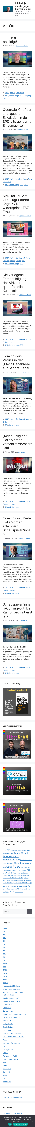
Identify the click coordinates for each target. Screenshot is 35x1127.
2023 (5, 973)
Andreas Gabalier (8, 853)
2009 (5, 928)
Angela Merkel (21, 853)
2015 (4, 947)
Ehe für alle (7, 1021)
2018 (4, 957)
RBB (25, 880)
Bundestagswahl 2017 (11, 998)
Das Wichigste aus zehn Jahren (14, 1014)
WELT (26, 185)
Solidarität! (7, 1072)
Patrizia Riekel (19, 880)
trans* (5, 1075)
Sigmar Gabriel (21, 886)
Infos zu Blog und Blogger (12, 1097)
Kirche (26, 878)
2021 (7, 93)
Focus (4, 873)
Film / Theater (8, 1024)
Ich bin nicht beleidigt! (12, 40)
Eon (25, 870)
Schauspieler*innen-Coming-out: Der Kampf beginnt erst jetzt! (17, 610)
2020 (5, 963)
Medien (19, 179)
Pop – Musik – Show (10, 1059)
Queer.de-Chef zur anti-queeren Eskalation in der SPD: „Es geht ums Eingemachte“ (17, 117)
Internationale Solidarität (12, 1033)
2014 (5, 944)
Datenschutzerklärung (20, 1124)
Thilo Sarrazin (13, 889)
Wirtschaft (7, 1082)
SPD (21, 96)
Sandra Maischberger (9, 886)
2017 (4, 954)
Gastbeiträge (8, 1027)
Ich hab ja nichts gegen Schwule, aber (23, 6)
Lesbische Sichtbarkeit (11, 1043)
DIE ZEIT (18, 870)
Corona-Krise (8, 1011)
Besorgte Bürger (13, 863)
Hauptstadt (7, 1030)
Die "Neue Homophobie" (12, 1017)
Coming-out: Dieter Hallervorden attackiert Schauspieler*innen (17, 526)
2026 (5, 980)
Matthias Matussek (9, 880)
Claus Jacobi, (24, 867)
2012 (4, 938)
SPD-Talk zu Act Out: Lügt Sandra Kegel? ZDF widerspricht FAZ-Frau (16, 204)
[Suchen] (29, 911)
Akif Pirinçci (14, 850)
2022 (4, 850)
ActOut (12, 93)
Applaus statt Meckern (11, 986)
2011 (4, 935)
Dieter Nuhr (12, 870)
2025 (5, 976)
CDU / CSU (13, 866)
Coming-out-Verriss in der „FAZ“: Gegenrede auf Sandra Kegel (16, 362)
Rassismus (20, 93)
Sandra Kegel (14, 96)
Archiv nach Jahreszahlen (12, 989)
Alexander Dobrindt (24, 850)
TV (4, 1078)
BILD (21, 862)
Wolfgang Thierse (19, 892)
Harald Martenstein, (13, 875)
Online (24, 179)
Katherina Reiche (16, 878)
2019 (5, 960)
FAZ (6, 96)
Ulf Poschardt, (22, 889)
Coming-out (20, 258)
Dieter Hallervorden (12, 507)
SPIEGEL (6, 889)
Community (7, 1008)
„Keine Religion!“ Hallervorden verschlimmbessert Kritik (17, 442)
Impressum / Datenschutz (12, 1113)
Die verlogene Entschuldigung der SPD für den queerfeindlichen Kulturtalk (15, 283)
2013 (5, 941)
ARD (18, 859)
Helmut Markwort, (25, 875)
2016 (5, 951)
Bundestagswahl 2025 (11, 1001)
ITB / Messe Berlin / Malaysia (13, 1037)
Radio (5, 1066)
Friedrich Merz (11, 873)
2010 (5, 931)
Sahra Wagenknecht (13, 883)
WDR (7, 892)
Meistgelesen (8, 1050)
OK (10, 1124)
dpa (23, 870)
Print (30, 179)
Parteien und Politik (10, 1056)
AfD (8, 850)
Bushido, (27, 863)
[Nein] (33, 1121)
